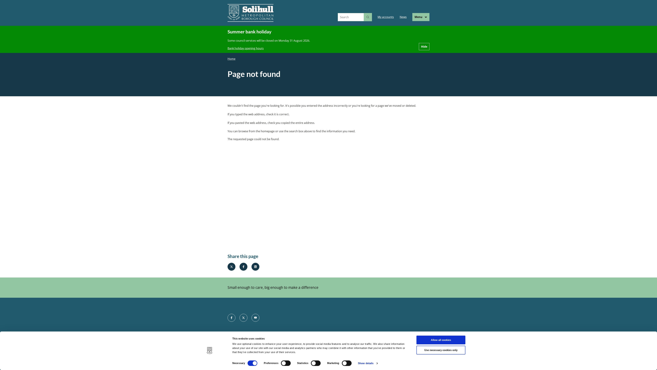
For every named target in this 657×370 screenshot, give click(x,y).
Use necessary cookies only (441, 350)
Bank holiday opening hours (246, 48)
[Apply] (368, 17)
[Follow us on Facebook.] (231, 318)
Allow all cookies (441, 339)
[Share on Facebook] (243, 267)
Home (231, 59)
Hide (424, 46)
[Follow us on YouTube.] (255, 318)
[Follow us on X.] (243, 318)
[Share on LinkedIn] (255, 267)
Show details (365, 363)
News (403, 17)
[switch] (286, 363)
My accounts (386, 17)
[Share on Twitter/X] (231, 267)
